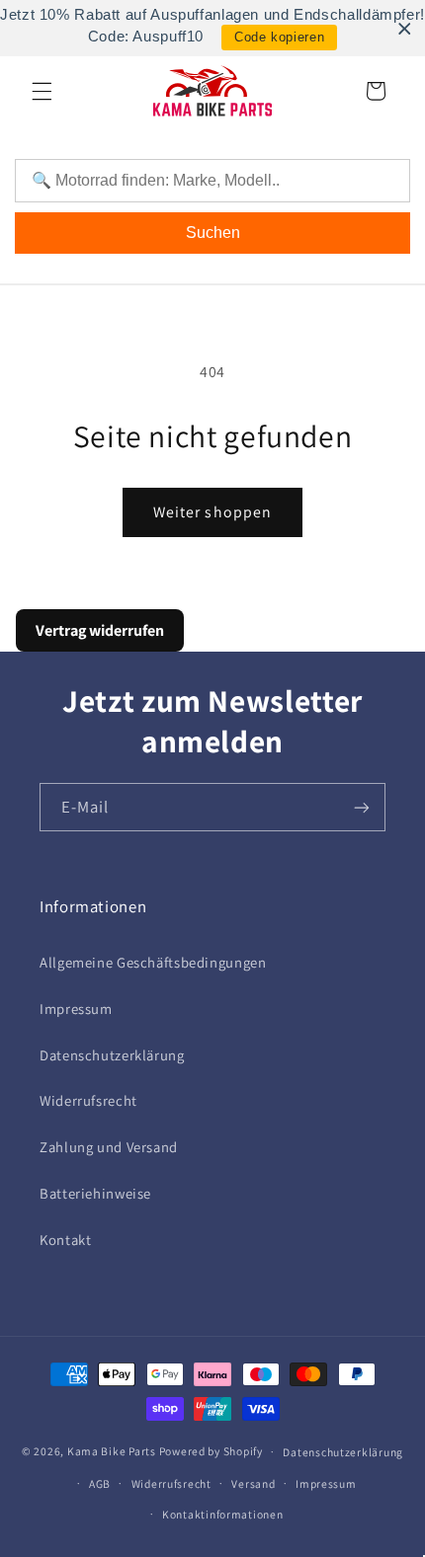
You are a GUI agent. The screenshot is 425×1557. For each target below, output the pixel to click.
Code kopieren (279, 37)
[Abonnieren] (361, 807)
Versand (253, 1483)
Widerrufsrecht (88, 1100)
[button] (41, 91)
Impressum (76, 1008)
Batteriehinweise (95, 1193)
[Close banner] (404, 28)
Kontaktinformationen (223, 1514)
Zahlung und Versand (109, 1146)
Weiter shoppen (212, 512)
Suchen (213, 232)
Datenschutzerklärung (112, 1055)
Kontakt (65, 1239)
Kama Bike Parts (111, 1450)
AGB (100, 1483)
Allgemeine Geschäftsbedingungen (153, 962)
